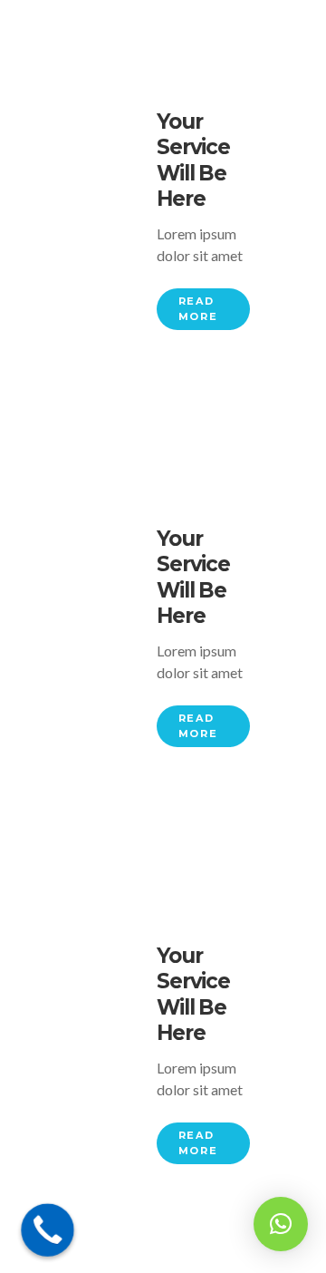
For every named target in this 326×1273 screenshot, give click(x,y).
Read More (197, 309)
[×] (281, 1224)
